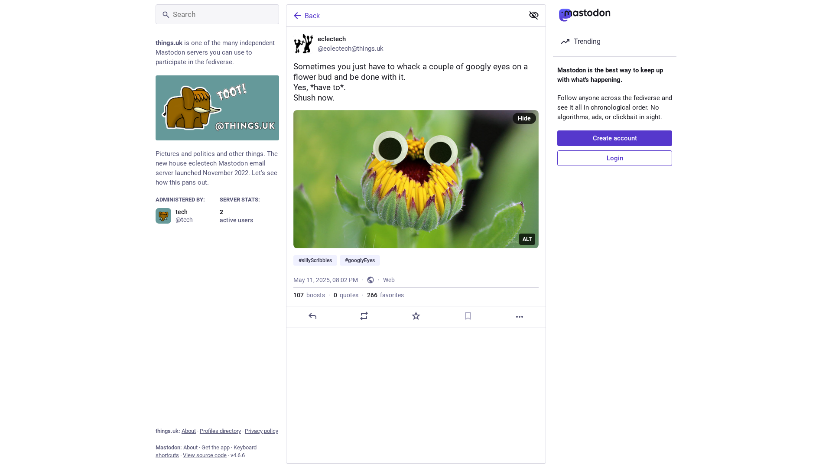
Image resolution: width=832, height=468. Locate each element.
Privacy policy (261, 431)
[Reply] (312, 316)
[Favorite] (416, 316)
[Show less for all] (534, 15)
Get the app (216, 447)
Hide (524, 118)
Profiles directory (220, 431)
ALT (527, 239)
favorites (385, 295)
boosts (309, 295)
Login (615, 158)
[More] (519, 317)
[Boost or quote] (364, 316)
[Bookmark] (468, 316)
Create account (615, 138)
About (189, 431)
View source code (205, 455)
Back (312, 16)
